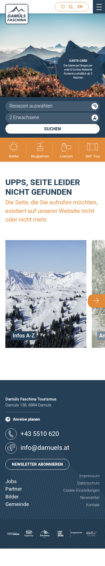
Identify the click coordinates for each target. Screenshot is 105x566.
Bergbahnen (40, 156)
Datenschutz (88, 483)
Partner (13, 489)
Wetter (14, 156)
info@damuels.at (44, 448)
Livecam (66, 156)
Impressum (89, 476)
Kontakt (93, 505)
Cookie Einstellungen (81, 490)
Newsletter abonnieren (37, 464)
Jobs (11, 481)
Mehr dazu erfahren (46, 347)
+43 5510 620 (39, 434)
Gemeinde (17, 504)
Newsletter (90, 498)
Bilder (12, 497)
